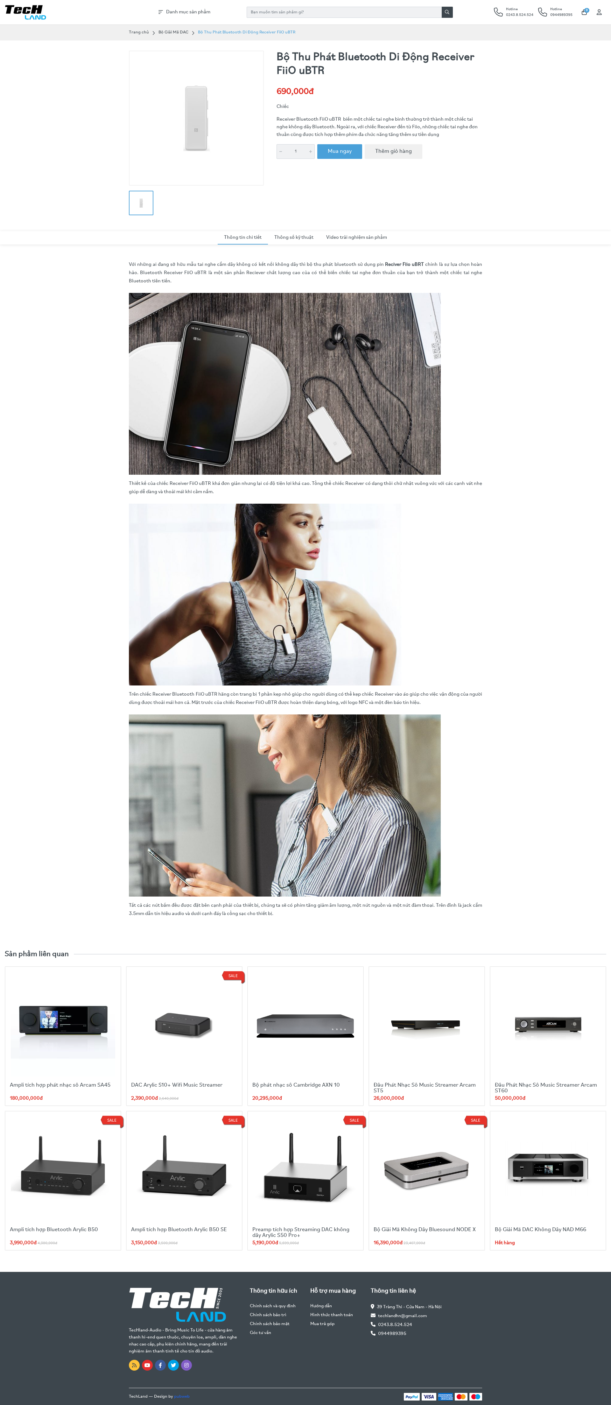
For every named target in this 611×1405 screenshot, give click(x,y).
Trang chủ (139, 32)
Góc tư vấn (260, 1332)
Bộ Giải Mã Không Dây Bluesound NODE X (425, 1230)
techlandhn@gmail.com (402, 1316)
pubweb (182, 1396)
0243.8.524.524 (395, 1325)
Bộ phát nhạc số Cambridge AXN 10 (296, 1085)
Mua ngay (340, 151)
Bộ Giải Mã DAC (173, 32)
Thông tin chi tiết (243, 237)
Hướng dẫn (321, 1306)
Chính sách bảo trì (268, 1315)
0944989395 (392, 1333)
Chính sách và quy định (273, 1306)
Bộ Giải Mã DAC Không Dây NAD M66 (540, 1230)
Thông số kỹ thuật (293, 237)
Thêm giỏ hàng (393, 151)
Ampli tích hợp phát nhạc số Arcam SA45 (60, 1085)
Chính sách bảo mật (270, 1324)
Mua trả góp (322, 1324)
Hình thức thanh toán (331, 1315)
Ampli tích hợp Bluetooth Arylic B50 (54, 1230)
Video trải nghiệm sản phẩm (356, 237)
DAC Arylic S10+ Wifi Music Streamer (176, 1085)
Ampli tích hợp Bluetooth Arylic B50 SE (179, 1230)
